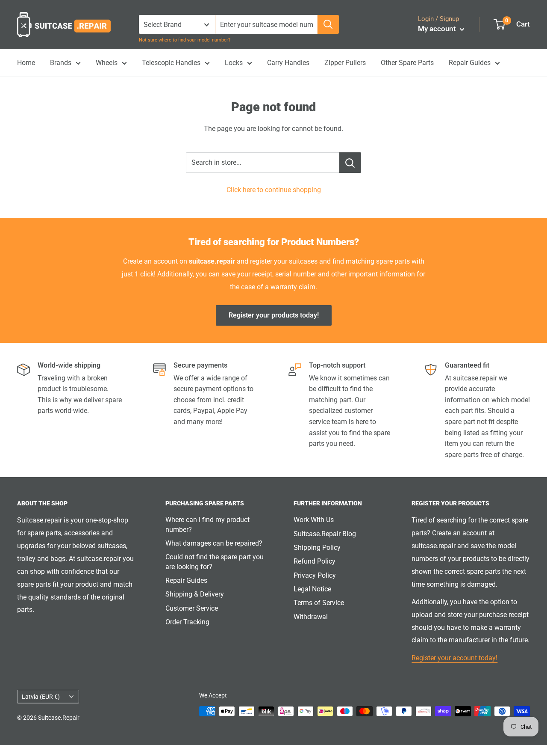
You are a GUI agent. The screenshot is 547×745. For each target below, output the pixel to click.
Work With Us (314, 520)
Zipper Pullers (345, 63)
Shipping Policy (317, 547)
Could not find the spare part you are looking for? (214, 561)
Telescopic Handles (171, 63)
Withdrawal (311, 617)
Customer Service (191, 608)
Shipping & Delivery (194, 594)
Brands (60, 63)
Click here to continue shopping (273, 190)
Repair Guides (470, 63)
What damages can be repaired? (213, 543)
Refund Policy (314, 561)
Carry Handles (288, 63)
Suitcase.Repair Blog (325, 534)
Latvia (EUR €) (41, 696)
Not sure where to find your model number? (184, 40)
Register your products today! (274, 315)
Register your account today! (454, 658)
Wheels (107, 63)
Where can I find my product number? (207, 524)
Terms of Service (319, 603)
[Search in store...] (350, 162)
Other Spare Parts (407, 63)
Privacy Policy (315, 575)
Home (26, 63)
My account (438, 28)
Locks (234, 63)
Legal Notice (312, 589)
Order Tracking (187, 622)
